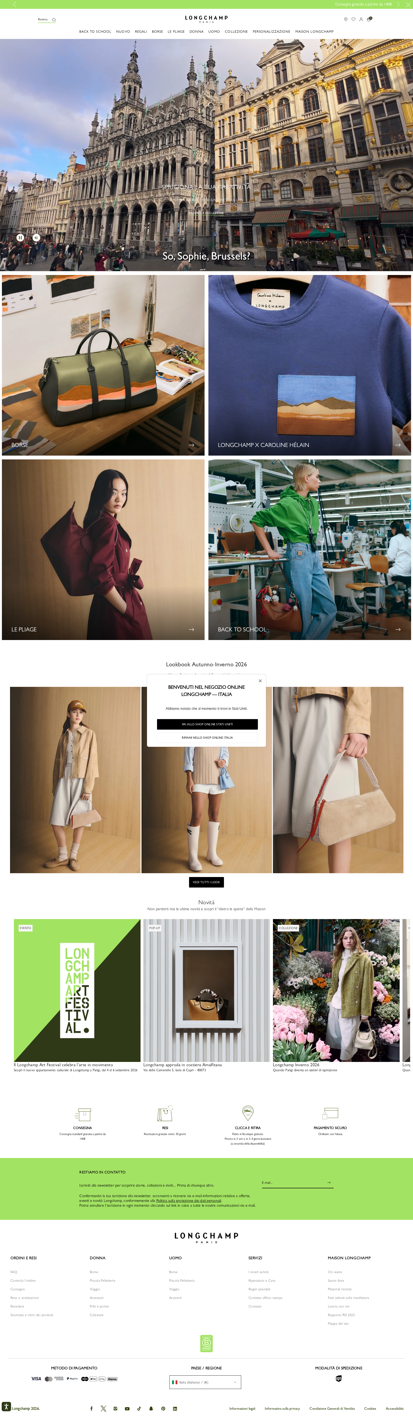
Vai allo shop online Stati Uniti (207, 724)
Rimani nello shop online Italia (207, 737)
